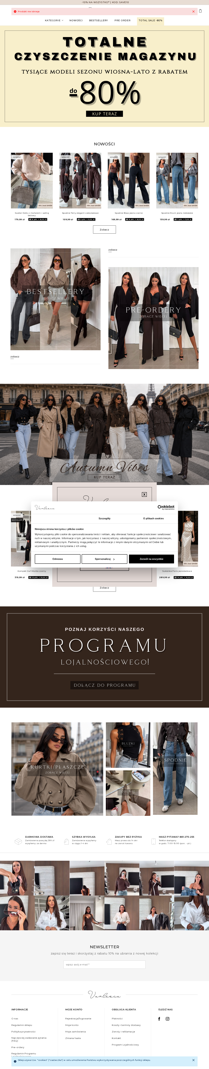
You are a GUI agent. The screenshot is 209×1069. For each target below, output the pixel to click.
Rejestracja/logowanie (78, 1018)
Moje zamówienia (75, 1031)
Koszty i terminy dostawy (126, 1025)
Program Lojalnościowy (125, 1044)
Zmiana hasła (73, 1038)
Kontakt (116, 1038)
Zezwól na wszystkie (151, 559)
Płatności (117, 1018)
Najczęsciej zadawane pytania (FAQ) (29, 1039)
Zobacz (104, 229)
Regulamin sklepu (21, 1025)
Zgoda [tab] (55, 518)
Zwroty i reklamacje (123, 1031)
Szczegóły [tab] (105, 518)
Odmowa (57, 559)
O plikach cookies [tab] (153, 518)
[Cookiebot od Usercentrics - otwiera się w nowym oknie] (160, 507)
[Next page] (202, 76)
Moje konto (72, 1025)
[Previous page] (7, 76)
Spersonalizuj (103, 559)
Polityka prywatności (23, 1031)
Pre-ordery (17, 1047)
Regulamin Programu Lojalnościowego (23, 1055)
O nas (14, 1018)
